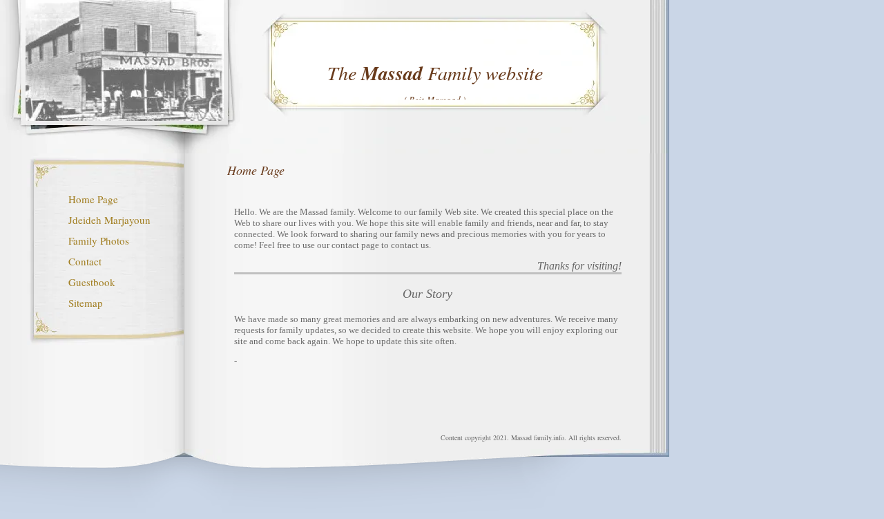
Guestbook (91, 282)
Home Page (93, 199)
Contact (85, 261)
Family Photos (98, 240)
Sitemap (85, 303)
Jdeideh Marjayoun (109, 220)
